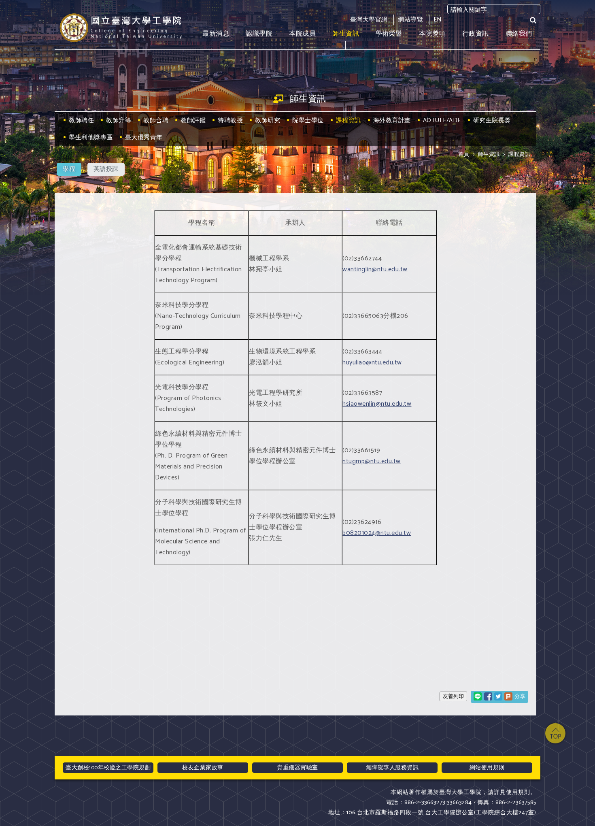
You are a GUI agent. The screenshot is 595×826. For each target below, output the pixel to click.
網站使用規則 (487, 768)
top (555, 733)
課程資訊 (519, 154)
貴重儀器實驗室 (297, 768)
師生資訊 (489, 154)
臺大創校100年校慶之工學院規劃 (108, 768)
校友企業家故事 (202, 768)
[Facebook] (488, 696)
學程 (69, 169)
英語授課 (106, 169)
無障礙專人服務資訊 (392, 768)
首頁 (463, 154)
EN (438, 20)
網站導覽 (410, 20)
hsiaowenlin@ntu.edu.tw (376, 403)
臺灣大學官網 (369, 20)
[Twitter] (498, 696)
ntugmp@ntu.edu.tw (371, 461)
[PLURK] (508, 696)
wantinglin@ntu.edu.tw (375, 269)
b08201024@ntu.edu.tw (376, 533)
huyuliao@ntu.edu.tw (372, 362)
